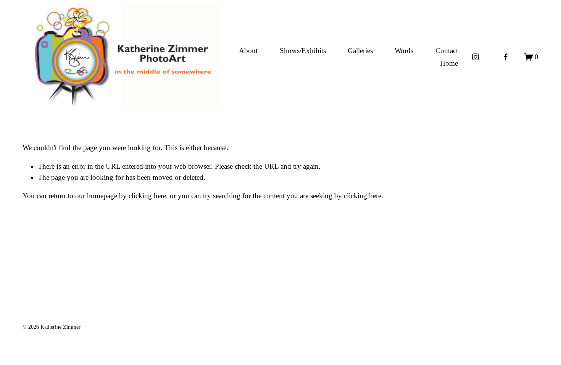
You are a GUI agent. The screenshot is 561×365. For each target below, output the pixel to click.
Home (449, 63)
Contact (446, 51)
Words (404, 51)
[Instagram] (475, 57)
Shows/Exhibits (303, 51)
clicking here (147, 196)
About (248, 51)
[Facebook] (505, 57)
